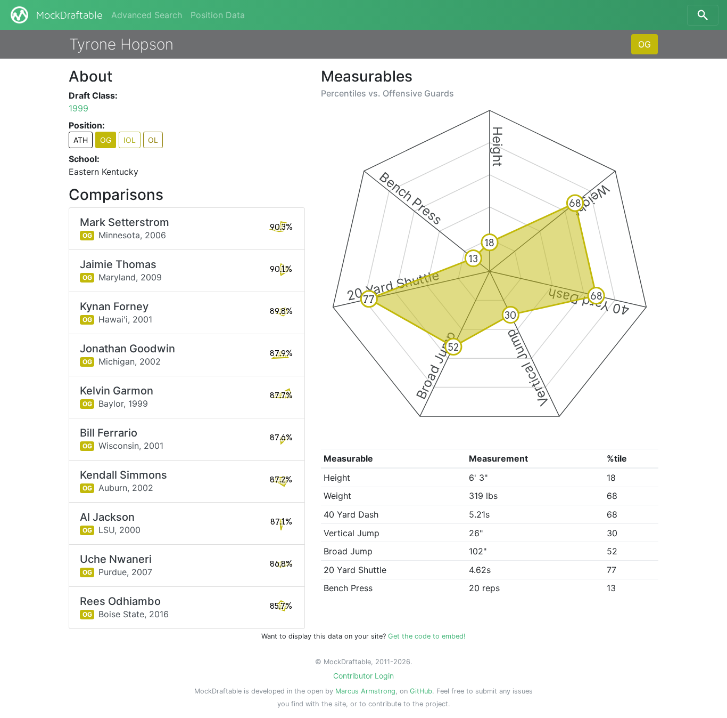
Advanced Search (146, 15)
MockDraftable (69, 15)
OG (644, 44)
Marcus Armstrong (365, 691)
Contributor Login (363, 675)
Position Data (218, 15)
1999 (78, 108)
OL (153, 139)
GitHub (421, 691)
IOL (129, 139)
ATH (80, 139)
